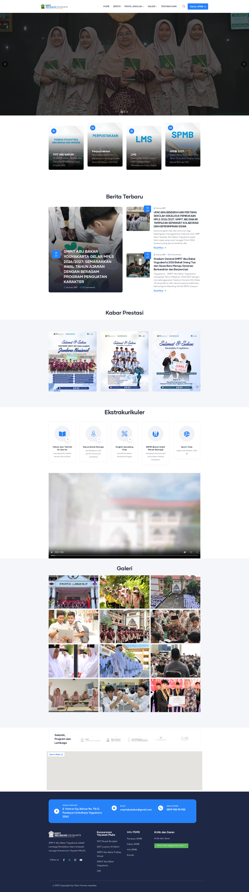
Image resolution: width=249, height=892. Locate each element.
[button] (201, 363)
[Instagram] (75, 860)
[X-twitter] (69, 860)
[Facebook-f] (64, 860)
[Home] (54, 6)
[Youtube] (81, 860)
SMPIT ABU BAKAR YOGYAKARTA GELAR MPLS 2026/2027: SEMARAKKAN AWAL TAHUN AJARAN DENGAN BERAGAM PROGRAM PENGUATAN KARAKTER (89, 266)
